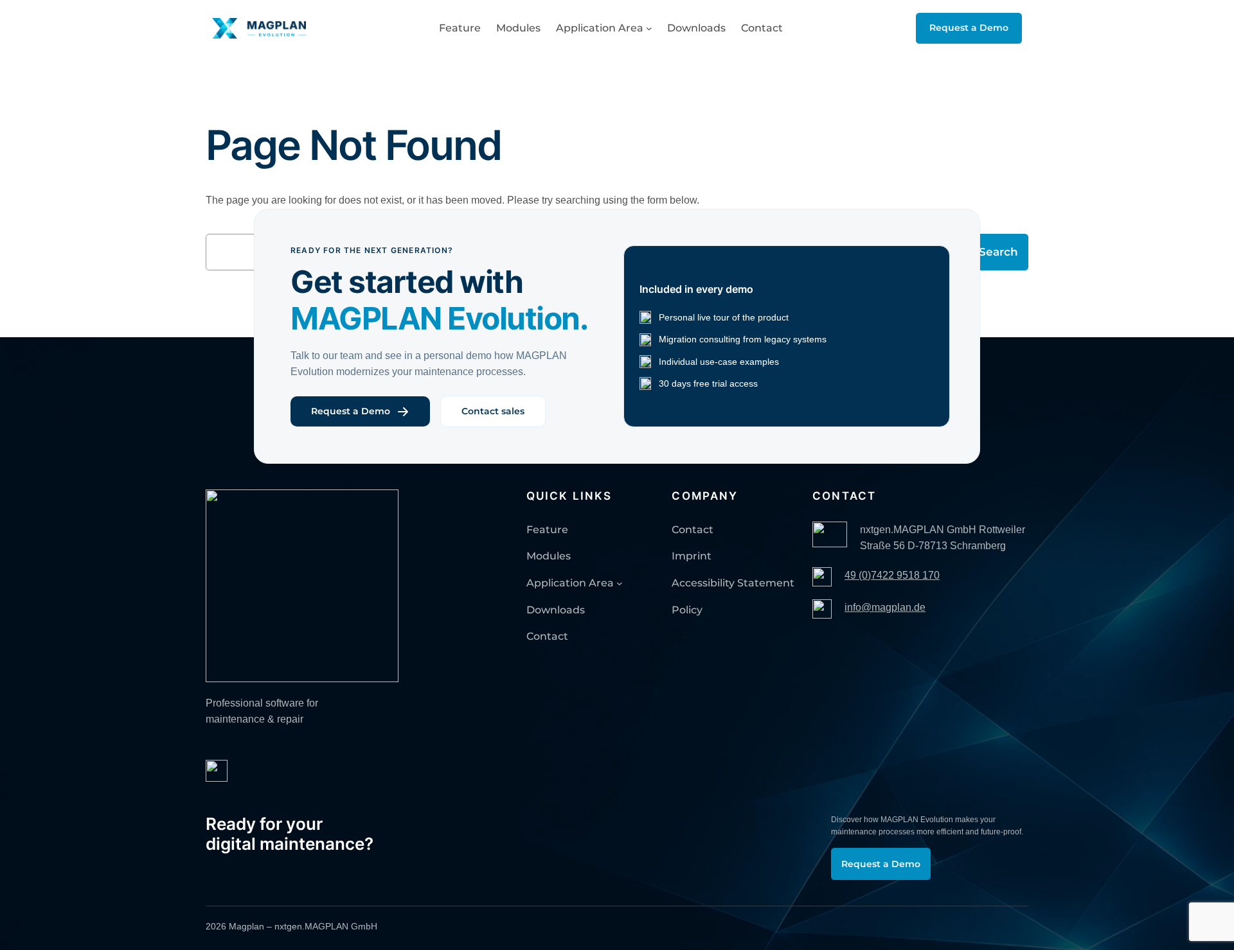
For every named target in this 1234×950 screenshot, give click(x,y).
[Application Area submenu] (649, 28)
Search (998, 251)
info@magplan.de (885, 607)
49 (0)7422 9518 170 (892, 575)
